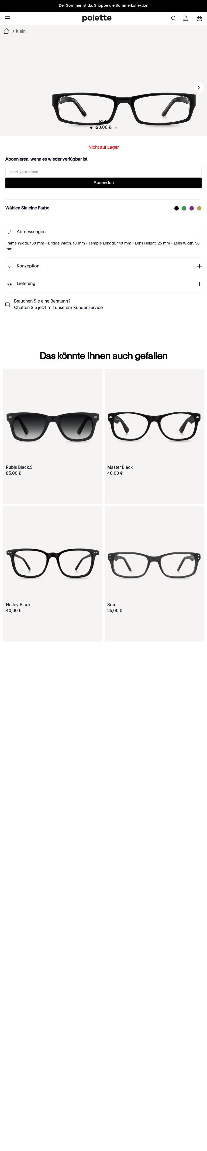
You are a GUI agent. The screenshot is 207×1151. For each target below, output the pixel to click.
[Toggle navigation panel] (7, 18)
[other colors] (175, 208)
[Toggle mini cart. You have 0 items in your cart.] (199, 18)
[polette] (97, 18)
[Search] (173, 18)
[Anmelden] (186, 18)
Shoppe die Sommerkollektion (121, 6)
